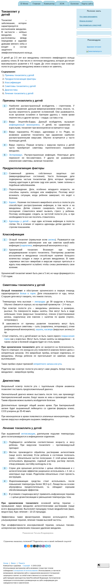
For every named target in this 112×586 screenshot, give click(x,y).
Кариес (12, 202)
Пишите (22, 563)
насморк (48, 329)
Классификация (13, 82)
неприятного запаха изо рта (47, 364)
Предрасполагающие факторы (20, 79)
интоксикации (28, 434)
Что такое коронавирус (88, 17)
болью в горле (28, 293)
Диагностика (11, 90)
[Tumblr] (40, 546)
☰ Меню (24, 3)
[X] (34, 546)
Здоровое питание (94, 47)
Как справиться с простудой (90, 25)
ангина (51, 239)
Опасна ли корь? (85, 21)
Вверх (13, 563)
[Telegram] (49, 546)
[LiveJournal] (37, 546)
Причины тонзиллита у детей (19, 75)
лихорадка (40, 301)
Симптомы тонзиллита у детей (20, 86)
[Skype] (46, 546)
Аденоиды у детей (18, 221)
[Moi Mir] (31, 546)
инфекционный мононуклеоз (24, 125)
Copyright (26, 566)
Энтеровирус (15, 155)
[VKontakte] (25, 546)
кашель (39, 329)
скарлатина (26, 245)
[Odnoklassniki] (28, 546)
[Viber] (43, 546)
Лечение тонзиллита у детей (19, 93)
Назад (5, 563)
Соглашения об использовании (25, 571)
